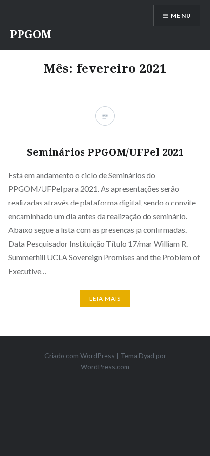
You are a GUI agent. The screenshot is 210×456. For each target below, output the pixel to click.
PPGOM (31, 33)
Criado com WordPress (79, 355)
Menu (181, 15)
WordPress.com (105, 367)
